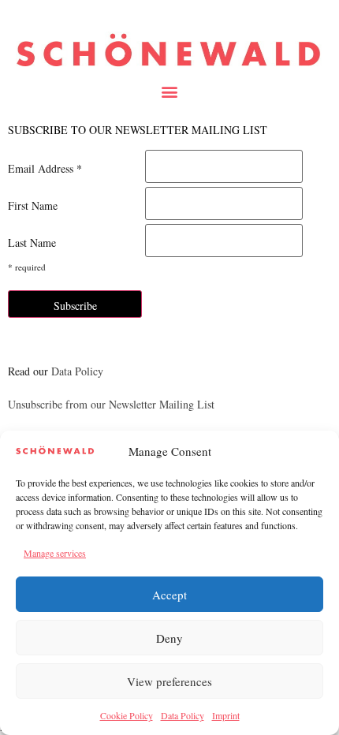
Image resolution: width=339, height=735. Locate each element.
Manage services (55, 553)
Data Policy (182, 715)
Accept (169, 595)
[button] (170, 91)
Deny (169, 638)
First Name (33, 205)
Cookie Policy (126, 715)
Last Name (32, 242)
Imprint (226, 715)
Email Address (45, 168)
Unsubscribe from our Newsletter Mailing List (111, 404)
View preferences (169, 681)
